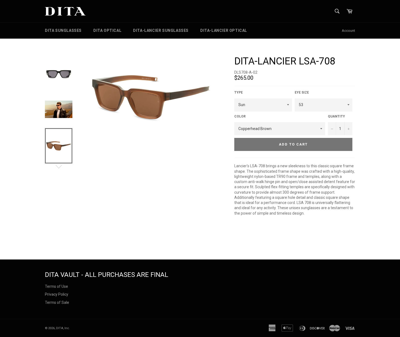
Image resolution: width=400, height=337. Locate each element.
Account (348, 31)
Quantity (336, 116)
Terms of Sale (57, 302)
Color (240, 116)
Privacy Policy (56, 294)
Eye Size (302, 92)
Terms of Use (56, 286)
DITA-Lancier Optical (223, 30)
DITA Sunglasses (63, 30)
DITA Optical (107, 30)
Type (238, 92)
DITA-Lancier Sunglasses (161, 30)
